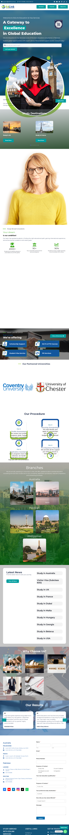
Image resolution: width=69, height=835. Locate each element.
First (37, 747)
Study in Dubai (44, 603)
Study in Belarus (45, 631)
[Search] (5, 45)
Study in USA (43, 638)
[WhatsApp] (66, 1)
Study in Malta (44, 610)
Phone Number (40, 758)
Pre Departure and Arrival (43, 771)
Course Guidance (58, 768)
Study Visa (41, 768)
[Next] (65, 720)
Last (53, 747)
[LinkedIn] (59, 1)
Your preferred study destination (46, 790)
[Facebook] (54, 1)
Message (39, 805)
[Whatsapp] (65, 831)
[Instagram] (62, 1)
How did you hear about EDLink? (46, 798)
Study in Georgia (41, 135)
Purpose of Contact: (42, 783)
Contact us (28, 833)
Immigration (57, 771)
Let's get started (10, 49)
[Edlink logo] (8, 6)
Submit (40, 818)
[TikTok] (64, 1)
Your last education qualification (46, 775)
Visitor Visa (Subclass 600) (48, 581)
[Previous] (4, 720)
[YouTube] (57, 1)
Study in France (45, 596)
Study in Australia (46, 573)
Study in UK (43, 589)
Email (38, 751)
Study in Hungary (8, 135)
